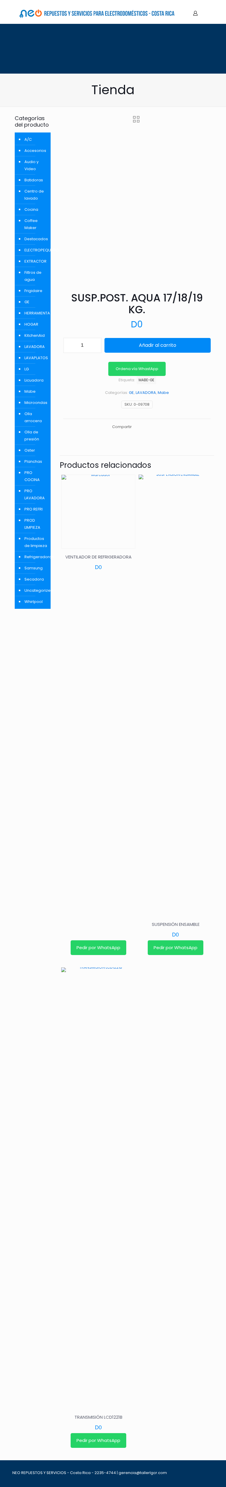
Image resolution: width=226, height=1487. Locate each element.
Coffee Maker (31, 224)
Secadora (34, 579)
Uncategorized (36, 590)
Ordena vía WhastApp (137, 369)
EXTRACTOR (35, 261)
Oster (29, 450)
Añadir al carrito (157, 345)
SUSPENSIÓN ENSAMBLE (176, 924)
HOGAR (31, 324)
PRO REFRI (33, 509)
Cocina (31, 209)
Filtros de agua (32, 276)
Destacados (36, 239)
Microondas (35, 402)
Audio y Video (31, 165)
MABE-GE (146, 380)
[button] (137, 369)
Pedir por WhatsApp (98, 947)
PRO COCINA (32, 476)
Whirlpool (33, 601)
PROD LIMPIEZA (32, 524)
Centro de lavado (34, 194)
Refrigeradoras (36, 557)
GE (131, 392)
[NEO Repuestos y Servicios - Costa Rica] (96, 13)
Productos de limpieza (35, 542)
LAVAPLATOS (36, 358)
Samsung (33, 568)
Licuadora (34, 380)
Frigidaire (33, 291)
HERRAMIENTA (36, 313)
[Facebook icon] (202, 1472)
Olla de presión (31, 435)
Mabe (163, 392)
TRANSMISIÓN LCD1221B (98, 1417)
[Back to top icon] (212, 1470)
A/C (28, 139)
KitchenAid (34, 335)
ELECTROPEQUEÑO (36, 250)
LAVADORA (146, 392)
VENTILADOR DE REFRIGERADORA (98, 557)
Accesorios (35, 150)
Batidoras (33, 180)
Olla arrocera (33, 417)
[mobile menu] (206, 13)
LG (26, 369)
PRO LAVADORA (34, 494)
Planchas (33, 461)
